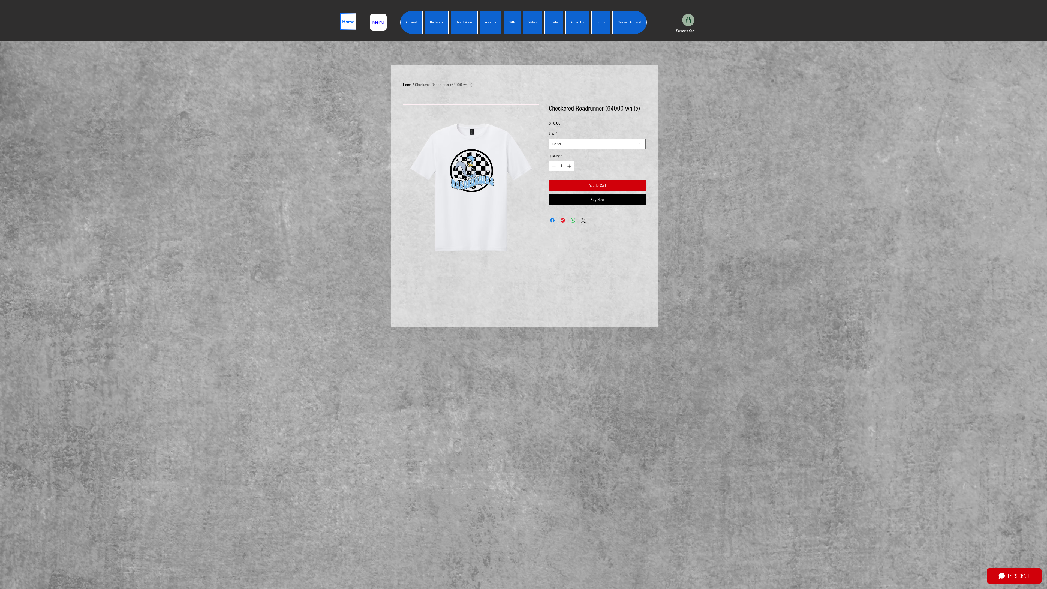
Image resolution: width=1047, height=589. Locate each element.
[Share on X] (583, 220)
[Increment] (569, 166)
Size (553, 133)
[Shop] (688, 20)
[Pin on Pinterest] (562, 220)
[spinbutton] (561, 166)
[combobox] (597, 144)
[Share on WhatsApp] (573, 220)
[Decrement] (553, 166)
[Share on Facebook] (552, 220)
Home (407, 84)
